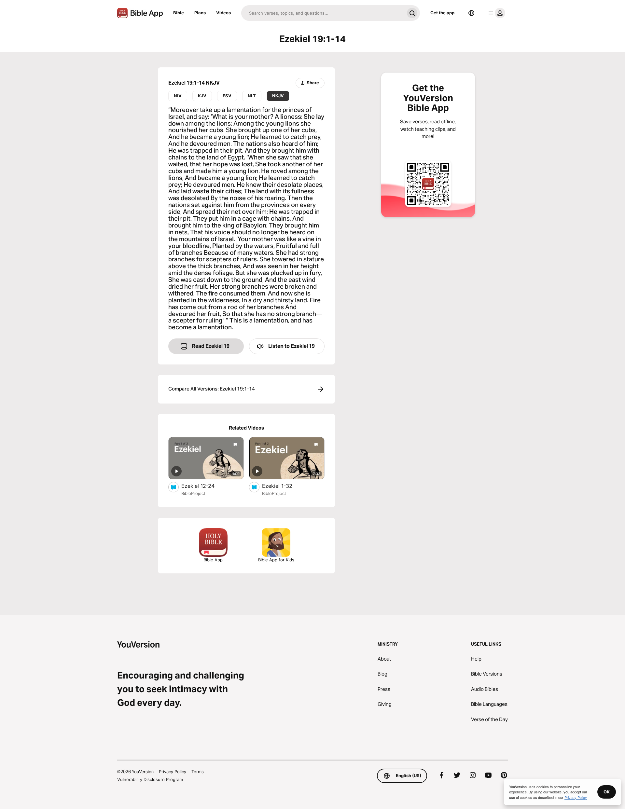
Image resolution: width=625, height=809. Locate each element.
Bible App (213, 559)
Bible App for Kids (276, 559)
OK (607, 791)
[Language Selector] (471, 13)
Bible (178, 12)
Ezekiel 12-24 (204, 485)
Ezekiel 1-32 (283, 485)
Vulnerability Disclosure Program (150, 779)
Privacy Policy (172, 771)
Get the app (442, 12)
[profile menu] (495, 13)
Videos (223, 12)
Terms (197, 771)
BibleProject (193, 493)
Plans (200, 12)
